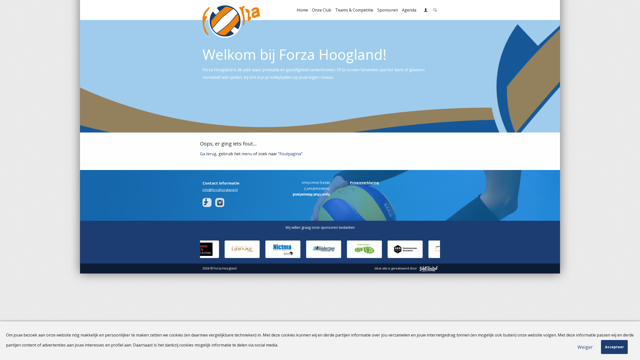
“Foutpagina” (290, 153)
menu (247, 153)
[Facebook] (207, 202)
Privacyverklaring (364, 182)
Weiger (585, 347)
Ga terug (208, 153)
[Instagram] (219, 202)
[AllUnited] (428, 269)
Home (302, 10)
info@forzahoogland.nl (220, 190)
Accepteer (614, 346)
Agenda (409, 10)
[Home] (228, 10)
